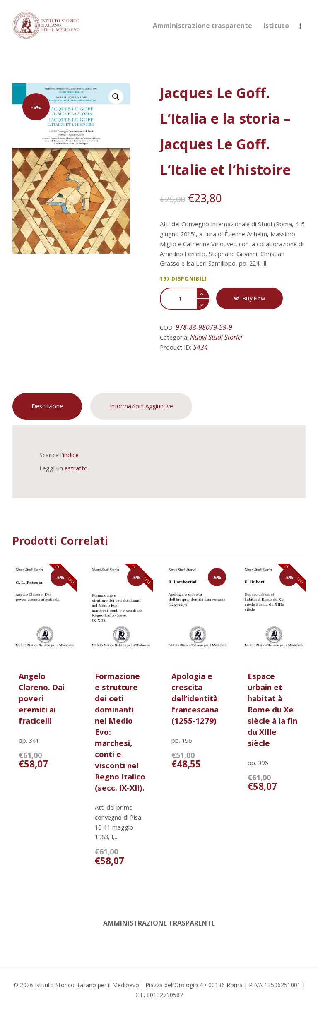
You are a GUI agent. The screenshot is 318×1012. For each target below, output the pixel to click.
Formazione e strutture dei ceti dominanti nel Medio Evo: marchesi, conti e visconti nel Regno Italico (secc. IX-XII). (120, 732)
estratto (76, 468)
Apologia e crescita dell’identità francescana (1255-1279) (195, 698)
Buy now (254, 298)
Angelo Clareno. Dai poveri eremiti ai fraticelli (42, 698)
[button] (115, 96)
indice (71, 455)
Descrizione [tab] (47, 406)
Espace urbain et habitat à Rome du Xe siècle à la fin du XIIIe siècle (272, 709)
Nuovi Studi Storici (216, 337)
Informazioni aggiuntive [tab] (141, 406)
